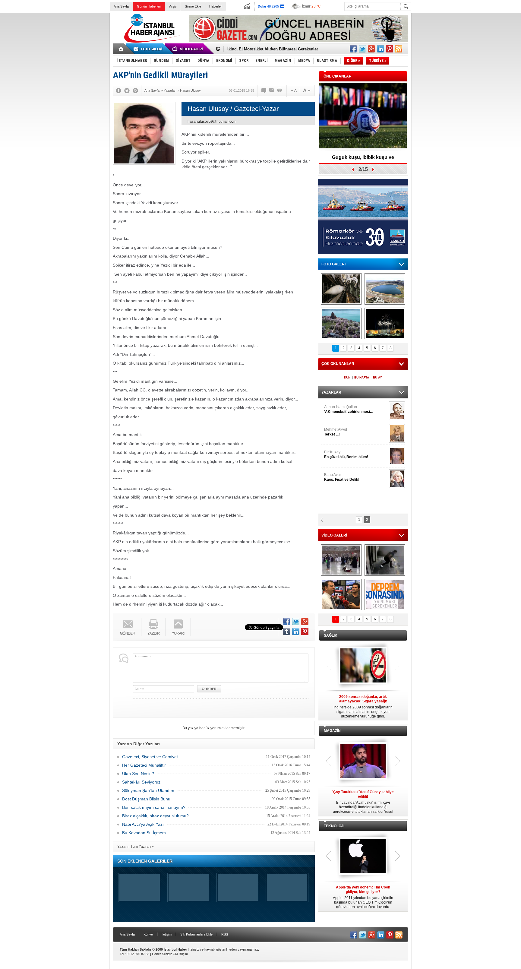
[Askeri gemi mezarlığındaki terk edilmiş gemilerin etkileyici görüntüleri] (341, 289)
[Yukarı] (178, 627)
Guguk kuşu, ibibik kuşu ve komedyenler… (363, 159)
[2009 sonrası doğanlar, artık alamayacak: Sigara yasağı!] (363, 665)
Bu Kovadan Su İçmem (144, 832)
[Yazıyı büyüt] (306, 90)
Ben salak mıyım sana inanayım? (153, 807)
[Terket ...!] (397, 433)
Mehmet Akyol (335, 431)
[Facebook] (118, 90)
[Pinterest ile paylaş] (389, 48)
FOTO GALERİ (333, 264)
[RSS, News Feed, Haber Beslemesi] (398, 48)
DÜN (347, 377)
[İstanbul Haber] (150, 42)
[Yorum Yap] (264, 90)
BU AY (377, 377)
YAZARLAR (331, 392)
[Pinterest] (304, 631)
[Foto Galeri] (149, 48)
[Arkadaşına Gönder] (272, 90)
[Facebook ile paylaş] (353, 48)
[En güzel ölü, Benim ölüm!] (397, 456)
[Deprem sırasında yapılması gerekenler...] (385, 594)
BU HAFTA (361, 377)
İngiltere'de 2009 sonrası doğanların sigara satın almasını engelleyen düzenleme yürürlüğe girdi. (363, 706)
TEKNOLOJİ (334, 826)
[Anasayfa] (121, 48)
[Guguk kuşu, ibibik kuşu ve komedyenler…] (363, 116)
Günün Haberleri (149, 6)
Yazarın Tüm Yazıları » (135, 846)
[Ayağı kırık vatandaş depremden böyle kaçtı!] (385, 560)
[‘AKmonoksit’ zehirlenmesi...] (397, 410)
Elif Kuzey (346, 454)
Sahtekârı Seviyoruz (141, 782)
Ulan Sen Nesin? (138, 773)
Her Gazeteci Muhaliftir (144, 765)
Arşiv (173, 6)
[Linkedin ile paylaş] (380, 48)
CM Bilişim (180, 954)
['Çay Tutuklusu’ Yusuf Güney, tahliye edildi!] (363, 761)
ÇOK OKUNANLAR (337, 364)
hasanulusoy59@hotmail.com (212, 121)
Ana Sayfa (121, 6)
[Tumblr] (286, 631)
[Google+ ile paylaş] (371, 48)
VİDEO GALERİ (334, 535)
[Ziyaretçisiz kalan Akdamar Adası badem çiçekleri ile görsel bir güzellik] (341, 323)
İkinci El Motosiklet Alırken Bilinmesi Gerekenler (272, 49)
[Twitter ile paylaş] (362, 48)
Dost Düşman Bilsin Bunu (146, 798)
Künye (148, 934)
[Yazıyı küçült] (293, 90)
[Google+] (135, 90)
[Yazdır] (280, 90)
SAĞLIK (330, 635)
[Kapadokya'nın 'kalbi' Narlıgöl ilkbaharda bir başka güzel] (385, 289)
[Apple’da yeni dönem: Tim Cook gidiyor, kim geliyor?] (363, 856)
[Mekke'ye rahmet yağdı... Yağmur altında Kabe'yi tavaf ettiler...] (341, 560)
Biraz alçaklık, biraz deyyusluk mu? (155, 815)
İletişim (167, 934)
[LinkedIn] (295, 631)
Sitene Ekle (193, 6)
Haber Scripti (161, 954)
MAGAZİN (332, 731)
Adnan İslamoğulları (348, 409)
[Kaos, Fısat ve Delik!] (397, 478)
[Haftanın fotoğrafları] (385, 323)
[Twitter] (127, 90)
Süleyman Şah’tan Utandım (148, 790)
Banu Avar (341, 477)
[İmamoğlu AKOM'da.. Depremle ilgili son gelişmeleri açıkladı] (341, 594)
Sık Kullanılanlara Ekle (196, 934)
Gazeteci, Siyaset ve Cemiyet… (152, 756)
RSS (224, 934)
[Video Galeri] (188, 48)
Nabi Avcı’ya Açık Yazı (143, 824)
